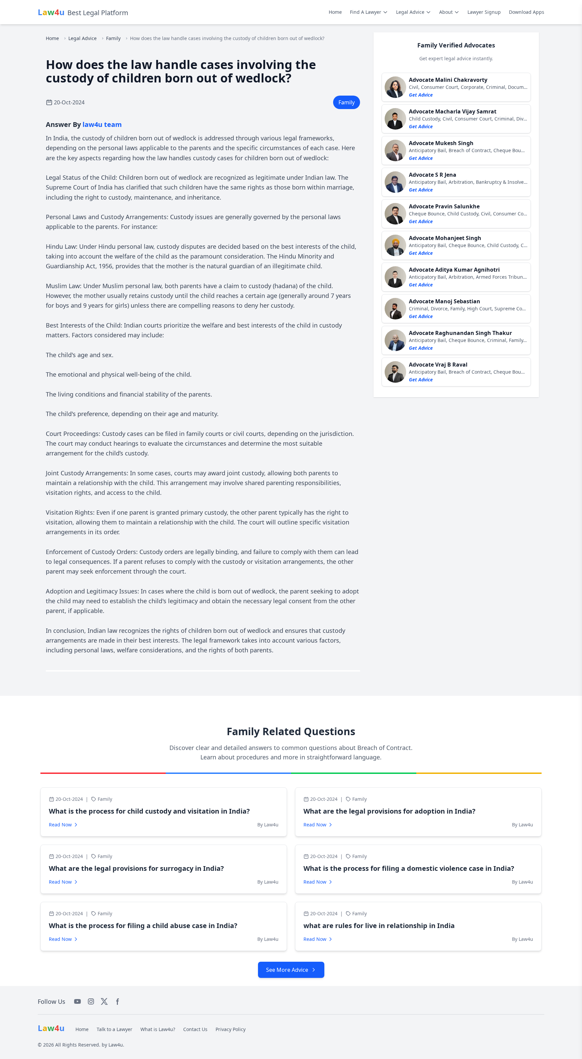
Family (113, 38)
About (446, 12)
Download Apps (526, 12)
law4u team (102, 124)
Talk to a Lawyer (114, 1029)
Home (335, 12)
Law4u (115, 1044)
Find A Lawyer (365, 12)
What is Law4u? (157, 1029)
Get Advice (421, 95)
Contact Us (195, 1029)
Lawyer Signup (484, 12)
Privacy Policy (231, 1029)
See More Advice (287, 969)
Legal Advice (410, 12)
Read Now (60, 824)
